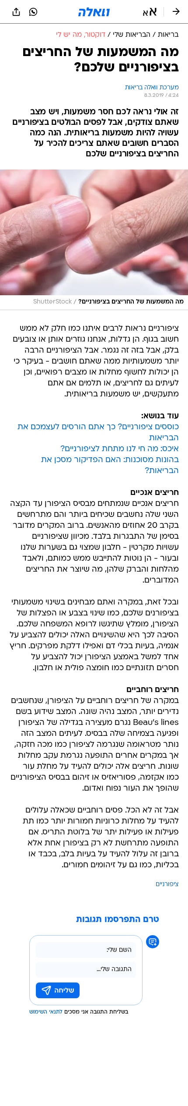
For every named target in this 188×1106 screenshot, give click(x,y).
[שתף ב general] (16, 12)
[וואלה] (94, 11)
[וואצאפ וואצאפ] (33, 11)
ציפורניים (167, 884)
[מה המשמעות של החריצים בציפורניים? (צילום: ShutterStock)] (94, 240)
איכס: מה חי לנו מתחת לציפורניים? (119, 449)
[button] (150, 12)
